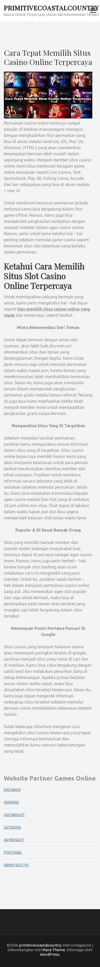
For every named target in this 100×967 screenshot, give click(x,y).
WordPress (49, 954)
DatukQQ (12, 790)
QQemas (11, 802)
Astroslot (14, 840)
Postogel (13, 852)
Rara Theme (54, 950)
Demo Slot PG (16, 865)
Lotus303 (12, 827)
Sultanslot (14, 815)
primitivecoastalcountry (51, 7)
